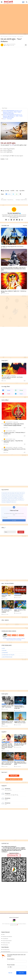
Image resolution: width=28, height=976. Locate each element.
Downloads (4, 650)
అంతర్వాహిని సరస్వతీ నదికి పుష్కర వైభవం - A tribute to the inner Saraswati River (8, 763)
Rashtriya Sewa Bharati (7, 936)
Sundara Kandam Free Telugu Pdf (8, 654)
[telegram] (11, 220)
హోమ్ (2, 36)
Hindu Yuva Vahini (6, 943)
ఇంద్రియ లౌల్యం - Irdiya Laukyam (6, 596)
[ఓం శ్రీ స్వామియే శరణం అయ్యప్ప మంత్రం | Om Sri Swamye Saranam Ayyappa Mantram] (14, 411)
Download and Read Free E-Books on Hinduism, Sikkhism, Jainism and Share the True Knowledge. (14, 639)
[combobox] (10, 967)
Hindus (22, 493)
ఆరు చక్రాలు (4, 499)
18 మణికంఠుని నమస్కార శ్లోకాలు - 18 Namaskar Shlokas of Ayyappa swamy (14, 433)
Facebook (9, 194)
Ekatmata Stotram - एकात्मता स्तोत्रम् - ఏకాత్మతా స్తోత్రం (19, 707)
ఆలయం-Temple (14, 499)
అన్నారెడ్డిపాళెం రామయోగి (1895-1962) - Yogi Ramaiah (8, 706)
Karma (21, 495)
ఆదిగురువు (10, 497)
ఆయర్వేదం (20, 497)
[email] (22, 220)
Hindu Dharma (4, 493)
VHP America (5, 945)
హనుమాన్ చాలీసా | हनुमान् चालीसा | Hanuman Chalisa (19, 722)
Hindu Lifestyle (11, 493)
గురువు (17, 190)
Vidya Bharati (5, 938)
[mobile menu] (1, 2)
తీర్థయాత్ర (8, 502)
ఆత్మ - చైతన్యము (4, 497)
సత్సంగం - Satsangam (7, 119)
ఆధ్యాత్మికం (15, 497)
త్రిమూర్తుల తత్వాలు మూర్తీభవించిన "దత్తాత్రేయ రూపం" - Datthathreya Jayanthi (13, 291)
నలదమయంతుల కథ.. (18, 595)
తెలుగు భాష (13, 502)
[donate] (19, 220)
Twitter (13, 194)
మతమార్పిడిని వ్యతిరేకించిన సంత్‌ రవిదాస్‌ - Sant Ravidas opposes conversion (12, 377)
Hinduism (18, 493)
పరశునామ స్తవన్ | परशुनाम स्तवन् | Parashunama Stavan (7, 722)
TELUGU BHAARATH (13, 213)
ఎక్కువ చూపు (25, 225)
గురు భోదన (12, 190)
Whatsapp (16, 194)
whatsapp (21, 390)
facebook (8, 390)
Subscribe (21, 972)
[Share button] (20, 194)
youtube (8, 394)
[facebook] (6, 220)
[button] (26, 2)
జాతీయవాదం (21, 499)
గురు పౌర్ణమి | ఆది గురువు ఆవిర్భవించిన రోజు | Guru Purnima (12, 246)
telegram (21, 394)
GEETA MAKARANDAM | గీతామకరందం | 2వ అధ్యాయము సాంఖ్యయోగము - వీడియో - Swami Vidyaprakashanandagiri (12, 112)
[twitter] (14, 220)
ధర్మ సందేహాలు (5, 36)
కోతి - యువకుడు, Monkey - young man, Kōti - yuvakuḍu (7, 611)
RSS (3, 934)
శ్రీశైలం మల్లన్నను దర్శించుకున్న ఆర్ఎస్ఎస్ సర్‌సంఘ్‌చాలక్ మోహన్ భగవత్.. (20, 763)
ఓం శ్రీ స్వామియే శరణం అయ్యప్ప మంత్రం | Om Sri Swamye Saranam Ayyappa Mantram (14, 424)
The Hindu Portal (6, 949)
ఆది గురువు (7, 190)
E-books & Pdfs (5, 652)
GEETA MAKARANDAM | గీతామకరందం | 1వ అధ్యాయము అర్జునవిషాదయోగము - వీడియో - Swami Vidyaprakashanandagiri (12, 116)
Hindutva (4, 495)
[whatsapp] (8, 220)
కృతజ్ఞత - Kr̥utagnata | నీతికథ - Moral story (20, 610)
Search (21, 532)
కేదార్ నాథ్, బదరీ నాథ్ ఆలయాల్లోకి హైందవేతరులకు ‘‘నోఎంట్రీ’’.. (20, 744)
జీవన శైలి (3, 502)
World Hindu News (6, 951)
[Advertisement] (14, 19)
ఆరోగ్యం (9, 499)
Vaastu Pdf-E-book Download (7, 657)
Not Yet (10, 972)
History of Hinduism (14, 495)
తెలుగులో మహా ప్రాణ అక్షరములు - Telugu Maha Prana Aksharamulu (13, 441)
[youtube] (17, 220)
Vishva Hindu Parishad (7, 940)
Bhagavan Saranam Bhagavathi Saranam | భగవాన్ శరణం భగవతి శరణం (15, 449)
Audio (4, 648)
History (8, 495)
